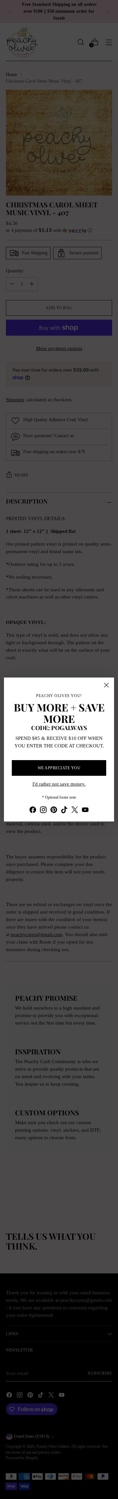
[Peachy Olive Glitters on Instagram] (43, 811)
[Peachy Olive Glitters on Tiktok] (64, 811)
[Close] (106, 685)
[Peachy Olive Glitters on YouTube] (85, 811)
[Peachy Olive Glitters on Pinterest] (54, 811)
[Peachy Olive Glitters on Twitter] (75, 811)
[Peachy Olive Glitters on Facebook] (33, 811)
